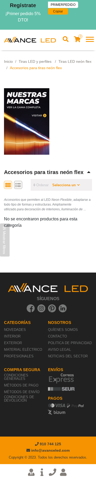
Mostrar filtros (4, 242)
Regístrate (23, 5)
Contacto (57, 336)
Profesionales (19, 356)
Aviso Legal (59, 349)
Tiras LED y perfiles (36, 61)
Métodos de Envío (21, 392)
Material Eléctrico (23, 349)
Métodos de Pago (21, 385)
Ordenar (42, 185)
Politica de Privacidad (70, 343)
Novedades (15, 329)
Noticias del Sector (68, 356)
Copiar (58, 11)
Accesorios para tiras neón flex (43, 172)
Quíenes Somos (63, 329)
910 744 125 (50, 444)
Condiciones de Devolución (19, 398)
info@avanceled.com (50, 450)
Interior (12, 336)
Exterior (13, 343)
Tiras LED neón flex (74, 61)
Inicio (8, 61)
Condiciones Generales (16, 377)
